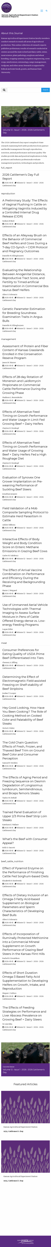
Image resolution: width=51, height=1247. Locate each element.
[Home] (6, 8)
